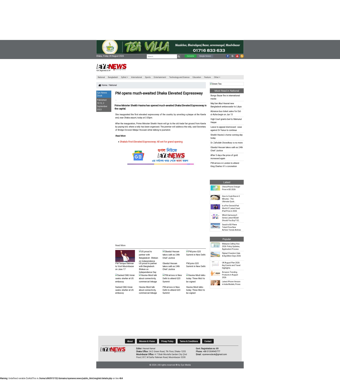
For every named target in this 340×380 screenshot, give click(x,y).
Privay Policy (167, 341)
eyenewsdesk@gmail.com (214, 354)
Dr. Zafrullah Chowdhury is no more (227, 142)
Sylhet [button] (123, 77)
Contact (207, 341)
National (101, 77)
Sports (148, 77)
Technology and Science (179, 77)
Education (197, 77)
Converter (190, 56)
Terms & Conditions (189, 341)
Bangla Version (205, 56)
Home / (105, 85)
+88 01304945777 (211, 351)
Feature (207, 77)
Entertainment (160, 77)
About (130, 341)
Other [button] (216, 77)
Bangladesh (113, 77)
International (136, 77)
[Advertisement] (79, 18)
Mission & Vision (147, 341)
